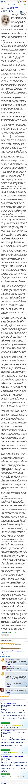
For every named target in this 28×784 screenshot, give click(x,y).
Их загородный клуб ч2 (9, 730)
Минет (22, 705)
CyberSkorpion (18, 651)
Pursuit (1, 651)
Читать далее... (6, 722)
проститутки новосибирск (21, 782)
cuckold (17, 727)
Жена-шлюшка (17, 732)
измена (13, 727)
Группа (15, 11)
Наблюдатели (16, 705)
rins (24, 650)
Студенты (20, 11)
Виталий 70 (9, 659)
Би (12, 11)
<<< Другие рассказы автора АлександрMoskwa (12, 654)
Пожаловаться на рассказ (21, 637)
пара (10, 727)
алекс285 (11, 651)
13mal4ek (4, 709)
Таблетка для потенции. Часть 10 (13, 756)
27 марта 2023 (6, 759)
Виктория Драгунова (11, 673)
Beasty (11, 650)
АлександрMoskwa (10, 8)
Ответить (8, 664)
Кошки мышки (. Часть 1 (10, 703)
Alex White (5, 761)
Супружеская (5, 727)
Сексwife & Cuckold (6, 11)
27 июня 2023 (6, 735)
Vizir (3, 736)
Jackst (16, 650)
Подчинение (4, 733)
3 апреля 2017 (8, 10)
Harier (6, 651)
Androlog (2, 652)
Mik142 (20, 650)
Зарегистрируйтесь (6, 695)
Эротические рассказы (5, 783)
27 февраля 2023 (7, 708)
